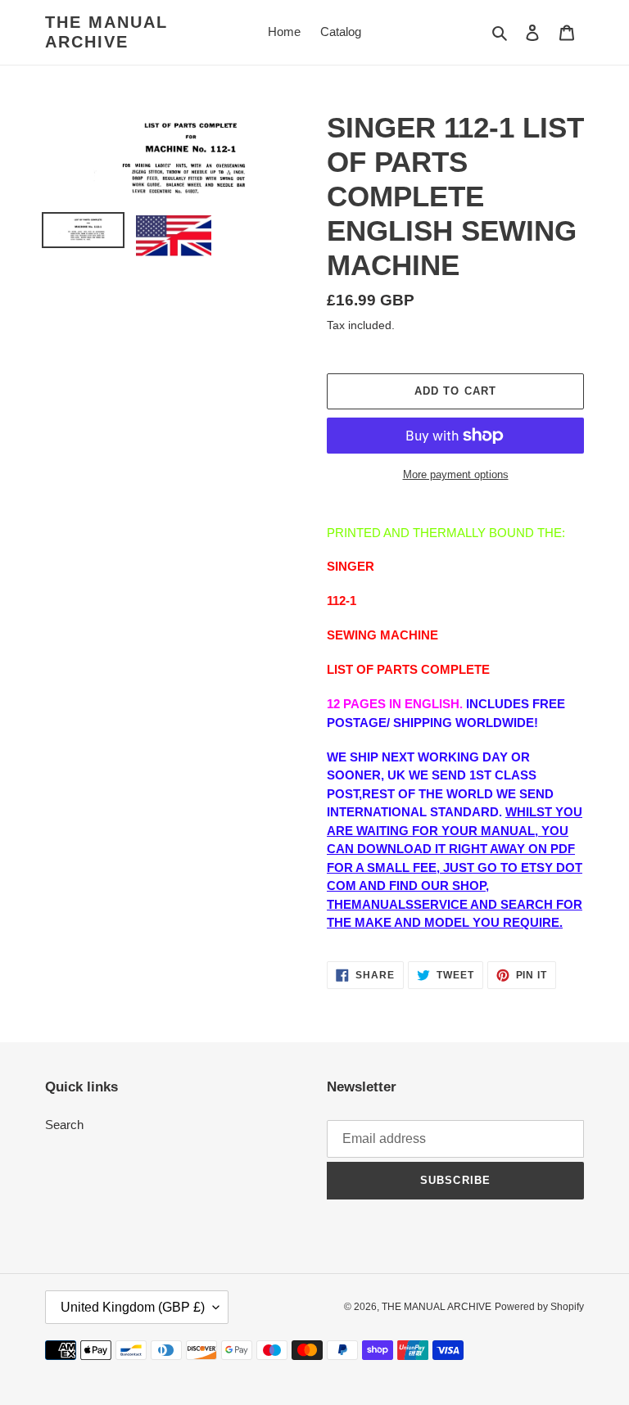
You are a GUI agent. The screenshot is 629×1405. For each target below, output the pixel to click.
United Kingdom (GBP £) (133, 1307)
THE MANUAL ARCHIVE (106, 32)
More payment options (456, 474)
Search (64, 1125)
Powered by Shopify (539, 1306)
